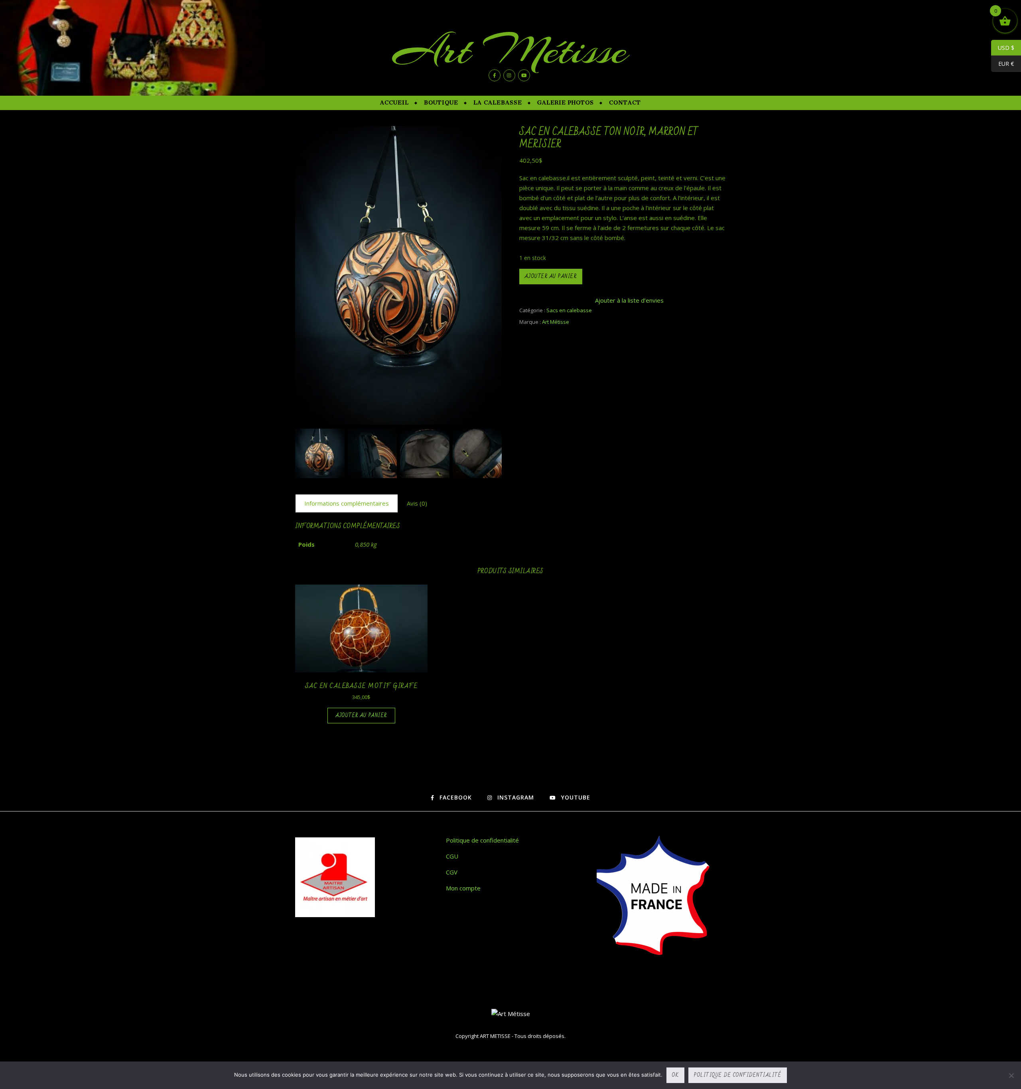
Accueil (394, 102)
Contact (625, 102)
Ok (675, 1075)
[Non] (1011, 1075)
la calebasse (497, 102)
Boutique (441, 102)
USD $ (1002, 48)
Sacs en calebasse (569, 310)
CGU (452, 856)
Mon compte (463, 888)
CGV (451, 872)
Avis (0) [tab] (417, 503)
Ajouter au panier (551, 276)
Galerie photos (565, 102)
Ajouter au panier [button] (361, 715)
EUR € (1002, 64)
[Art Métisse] (510, 1014)
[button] (492, 279)
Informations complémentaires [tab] (346, 503)
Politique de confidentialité (482, 840)
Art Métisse (510, 50)
